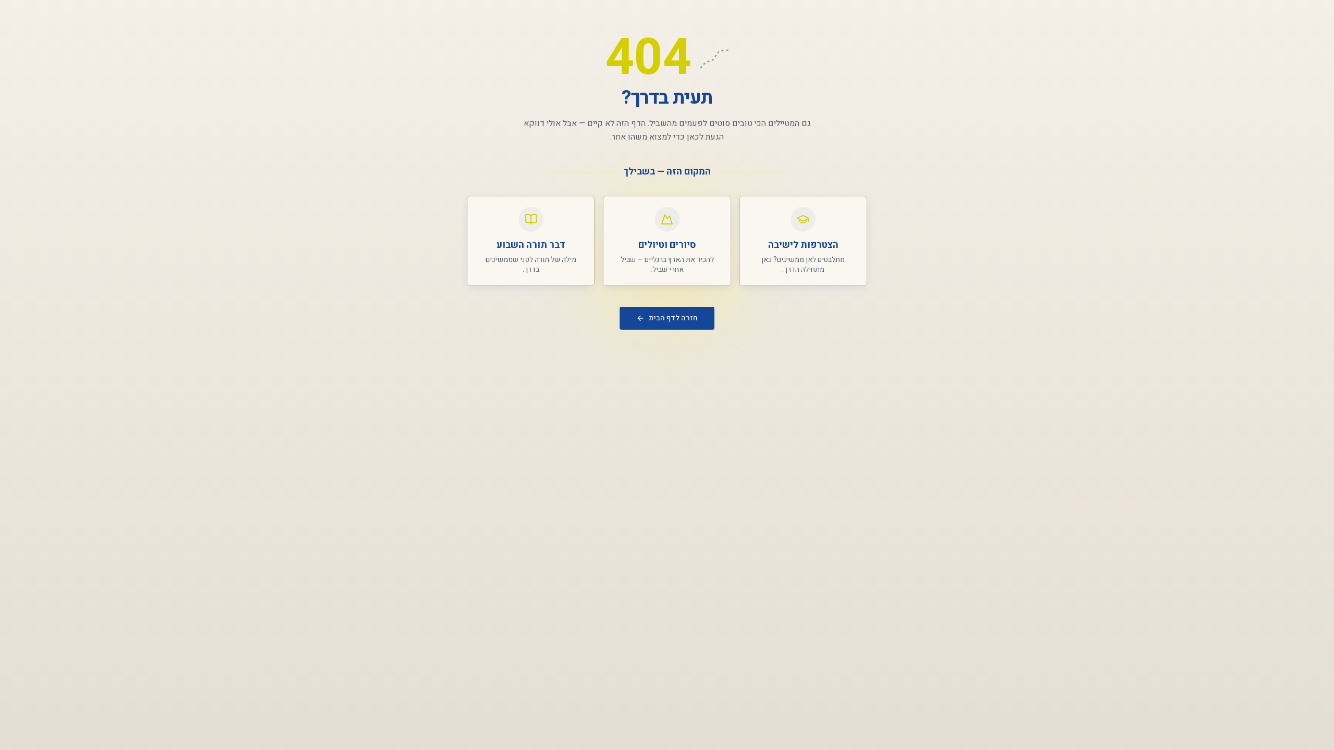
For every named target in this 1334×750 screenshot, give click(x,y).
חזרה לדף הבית (673, 317)
